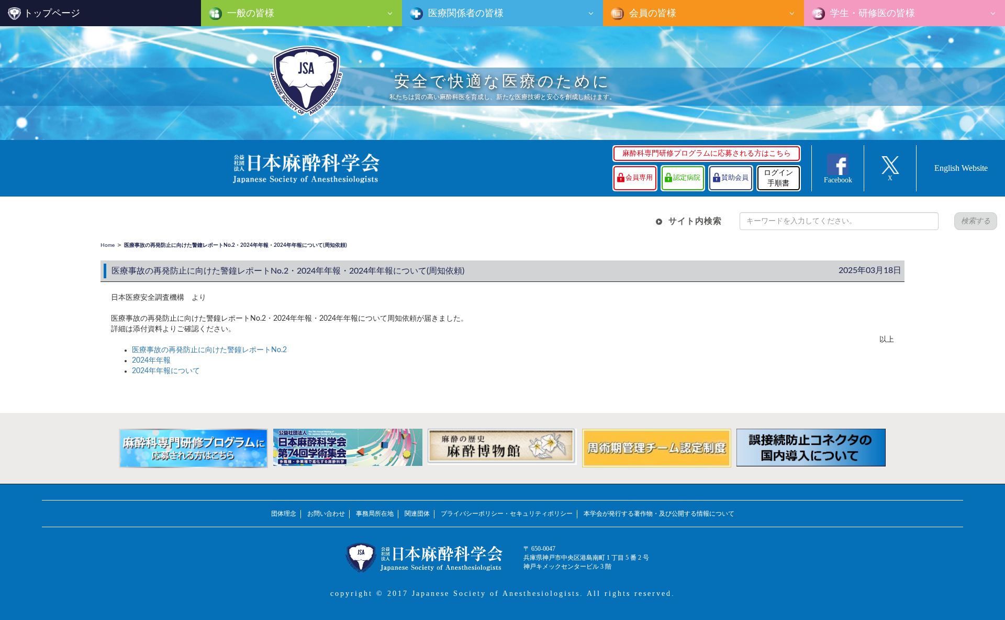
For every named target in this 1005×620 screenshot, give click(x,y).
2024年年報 (151, 360)
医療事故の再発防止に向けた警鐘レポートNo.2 (209, 350)
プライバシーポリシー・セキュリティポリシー (507, 513)
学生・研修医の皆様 (871, 13)
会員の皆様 (651, 13)
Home (107, 245)
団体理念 (283, 513)
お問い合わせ (326, 513)
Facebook (838, 180)
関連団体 (417, 513)
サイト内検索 (695, 220)
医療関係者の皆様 (465, 13)
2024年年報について (166, 371)
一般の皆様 (249, 13)
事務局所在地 (375, 513)
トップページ (52, 13)
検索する (975, 221)
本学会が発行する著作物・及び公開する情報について (659, 513)
